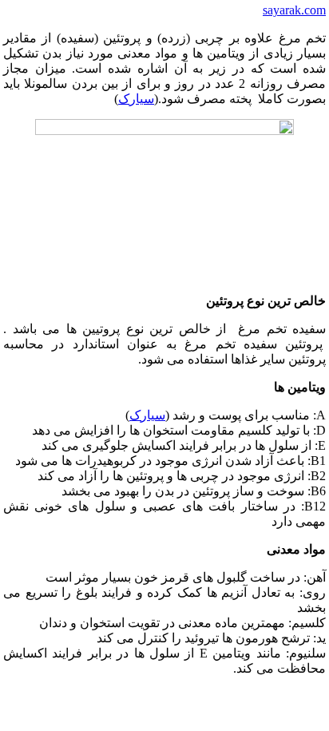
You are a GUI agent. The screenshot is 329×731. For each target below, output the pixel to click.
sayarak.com (294, 10)
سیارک (136, 98)
